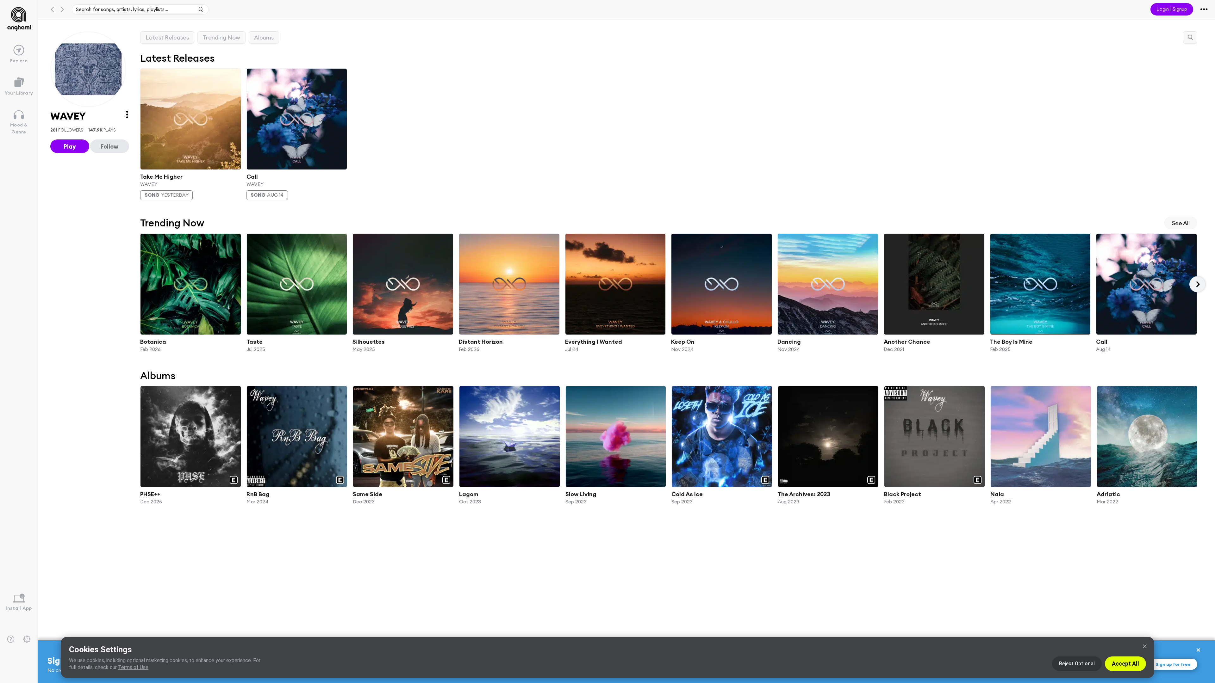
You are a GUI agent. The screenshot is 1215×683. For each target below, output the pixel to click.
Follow (109, 146)
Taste (254, 341)
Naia (997, 494)
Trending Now (221, 37)
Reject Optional (1077, 664)
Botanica (153, 341)
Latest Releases (167, 37)
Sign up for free (1173, 664)
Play (70, 146)
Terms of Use (133, 667)
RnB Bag (258, 494)
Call (252, 176)
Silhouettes (368, 341)
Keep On (683, 341)
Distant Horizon (481, 341)
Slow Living (580, 494)
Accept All (1125, 663)
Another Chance (906, 341)
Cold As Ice (687, 494)
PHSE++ (150, 494)
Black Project (902, 494)
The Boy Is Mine (1011, 341)
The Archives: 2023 (804, 494)
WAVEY (148, 184)
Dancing (789, 341)
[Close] (1144, 646)
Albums (264, 37)
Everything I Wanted (593, 341)
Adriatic (1108, 494)
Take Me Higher (161, 176)
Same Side (367, 494)
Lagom (468, 494)
